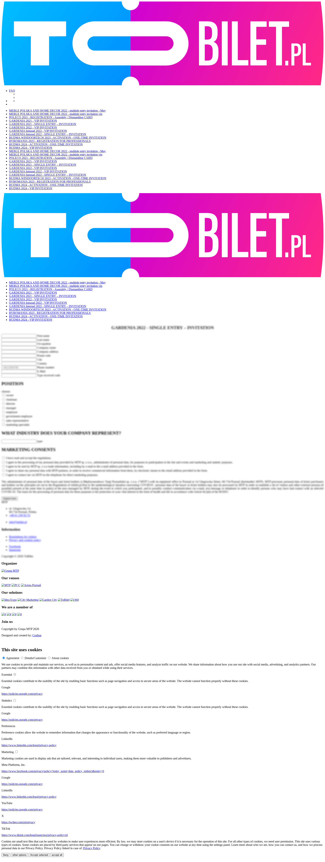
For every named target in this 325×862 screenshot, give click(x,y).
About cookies (60, 658)
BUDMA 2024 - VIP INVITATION (30, 147)
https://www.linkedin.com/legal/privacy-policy (29, 745)
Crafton (36, 635)
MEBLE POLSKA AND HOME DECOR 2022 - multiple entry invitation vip (55, 114)
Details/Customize (35, 658)
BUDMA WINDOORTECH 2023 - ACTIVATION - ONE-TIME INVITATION (57, 137)
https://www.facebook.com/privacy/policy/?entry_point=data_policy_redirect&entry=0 (53, 771)
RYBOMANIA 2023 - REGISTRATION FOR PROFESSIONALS (50, 141)
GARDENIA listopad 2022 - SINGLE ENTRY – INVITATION (47, 134)
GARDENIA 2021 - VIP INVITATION (33, 120)
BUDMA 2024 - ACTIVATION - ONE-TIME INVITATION (46, 144)
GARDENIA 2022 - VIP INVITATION (33, 127)
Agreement (12, 658)
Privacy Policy (91, 848)
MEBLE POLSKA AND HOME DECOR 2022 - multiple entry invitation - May (57, 110)
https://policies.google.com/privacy (22, 693)
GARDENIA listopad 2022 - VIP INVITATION (38, 130)
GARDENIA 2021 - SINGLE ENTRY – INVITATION (42, 124)
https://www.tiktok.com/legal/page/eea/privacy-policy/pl (35, 835)
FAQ (12, 90)
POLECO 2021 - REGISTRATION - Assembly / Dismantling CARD (51, 117)
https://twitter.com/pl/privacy (18, 822)
